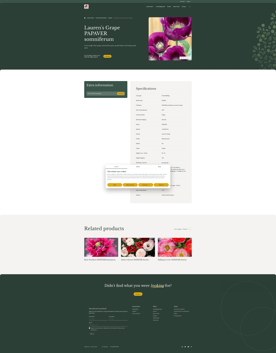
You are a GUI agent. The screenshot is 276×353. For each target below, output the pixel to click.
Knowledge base (160, 6)
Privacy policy (177, 316)
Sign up (92, 333)
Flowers (134, 311)
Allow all (161, 185)
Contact (184, 6)
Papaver (110, 18)
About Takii (176, 6)
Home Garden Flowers (101, 18)
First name (91, 316)
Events (169, 6)
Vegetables (135, 309)
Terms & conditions (179, 309)
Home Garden (90, 18)
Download (120, 93)
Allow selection (130, 185)
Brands (155, 316)
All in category (181, 229)
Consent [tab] (116, 166)
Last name (111, 316)
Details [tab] (138, 166)
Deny (114, 185)
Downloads (156, 318)
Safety (175, 313)
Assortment (149, 6)
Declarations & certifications (181, 311)
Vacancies (155, 320)
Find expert (107, 56)
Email (90, 322)
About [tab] (159, 166)
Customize (145, 185)
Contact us (138, 294)
